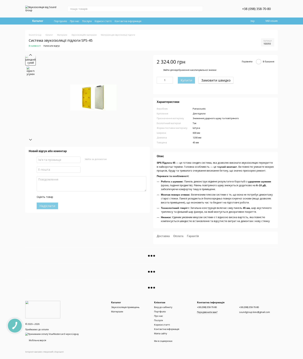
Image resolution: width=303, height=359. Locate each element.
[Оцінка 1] (59, 197)
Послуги (87, 21)
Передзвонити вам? (207, 312)
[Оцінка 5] (81, 197)
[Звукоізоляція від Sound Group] (42, 309)
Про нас (74, 21)
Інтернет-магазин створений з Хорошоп (44, 352)
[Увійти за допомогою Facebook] (111, 159)
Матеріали (117, 311)
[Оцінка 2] (64, 197)
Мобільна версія (37, 340)
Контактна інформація (128, 21)
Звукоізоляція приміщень (125, 307)
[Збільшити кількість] (170, 80)
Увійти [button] (166, 70)
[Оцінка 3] (70, 197)
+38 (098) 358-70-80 (256, 8)
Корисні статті (103, 21)
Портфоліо (60, 21)
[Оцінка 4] (76, 197)
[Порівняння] (222, 9)
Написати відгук (51, 45)
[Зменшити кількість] (159, 80)
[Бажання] (231, 9)
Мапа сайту (160, 333)
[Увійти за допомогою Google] (116, 159)
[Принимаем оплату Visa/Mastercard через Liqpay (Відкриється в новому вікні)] (52, 334)
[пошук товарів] (200, 9)
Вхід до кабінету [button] (163, 307)
